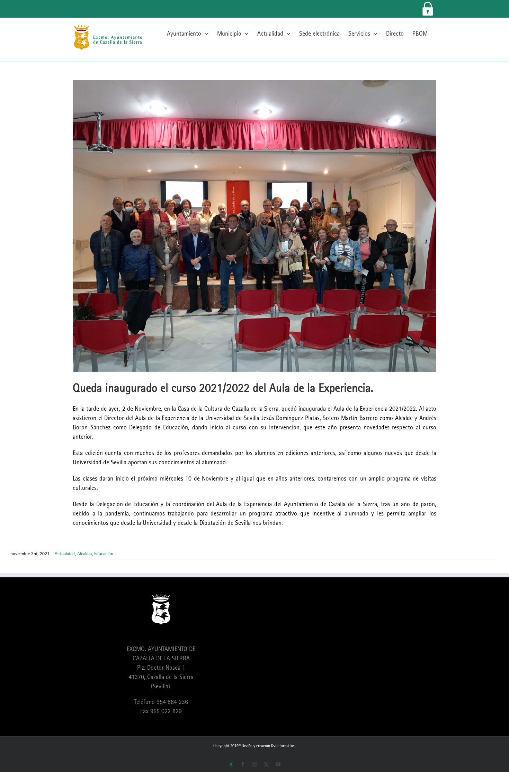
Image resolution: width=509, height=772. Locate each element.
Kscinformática (283, 745)
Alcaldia (84, 553)
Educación (103, 553)
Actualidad (65, 553)
